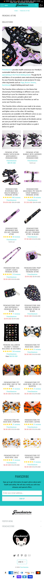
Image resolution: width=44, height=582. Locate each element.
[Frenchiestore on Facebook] (18, 556)
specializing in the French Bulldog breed (16, 75)
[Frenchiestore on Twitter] (14, 556)
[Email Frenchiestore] (29, 556)
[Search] (36, 5)
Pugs (22, 83)
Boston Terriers (30, 83)
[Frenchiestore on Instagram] (25, 556)
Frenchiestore (7, 70)
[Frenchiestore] (22, 5)
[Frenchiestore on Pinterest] (21, 556)
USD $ (20, 562)
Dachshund (6, 85)
